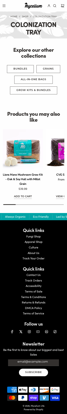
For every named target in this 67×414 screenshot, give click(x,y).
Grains (48, 69)
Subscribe (33, 372)
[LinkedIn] (46, 332)
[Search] (55, 6)
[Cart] (62, 6)
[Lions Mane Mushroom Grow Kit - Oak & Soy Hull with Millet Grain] (23, 149)
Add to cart (23, 196)
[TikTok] (55, 332)
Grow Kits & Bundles (33, 90)
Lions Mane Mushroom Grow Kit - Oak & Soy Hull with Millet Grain (23, 179)
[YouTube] (38, 332)
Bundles (20, 69)
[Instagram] (29, 332)
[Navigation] (4, 6)
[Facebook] (12, 332)
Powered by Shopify (33, 409)
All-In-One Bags (33, 79)
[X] (21, 332)
